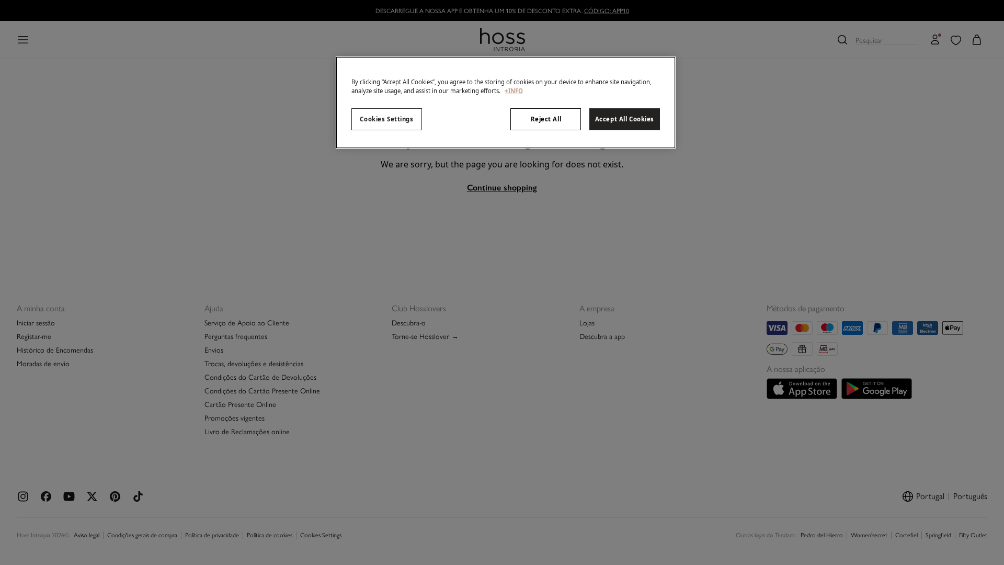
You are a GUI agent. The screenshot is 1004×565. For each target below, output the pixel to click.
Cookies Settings (386, 119)
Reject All (546, 119)
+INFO (514, 91)
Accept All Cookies (624, 119)
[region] (506, 102)
